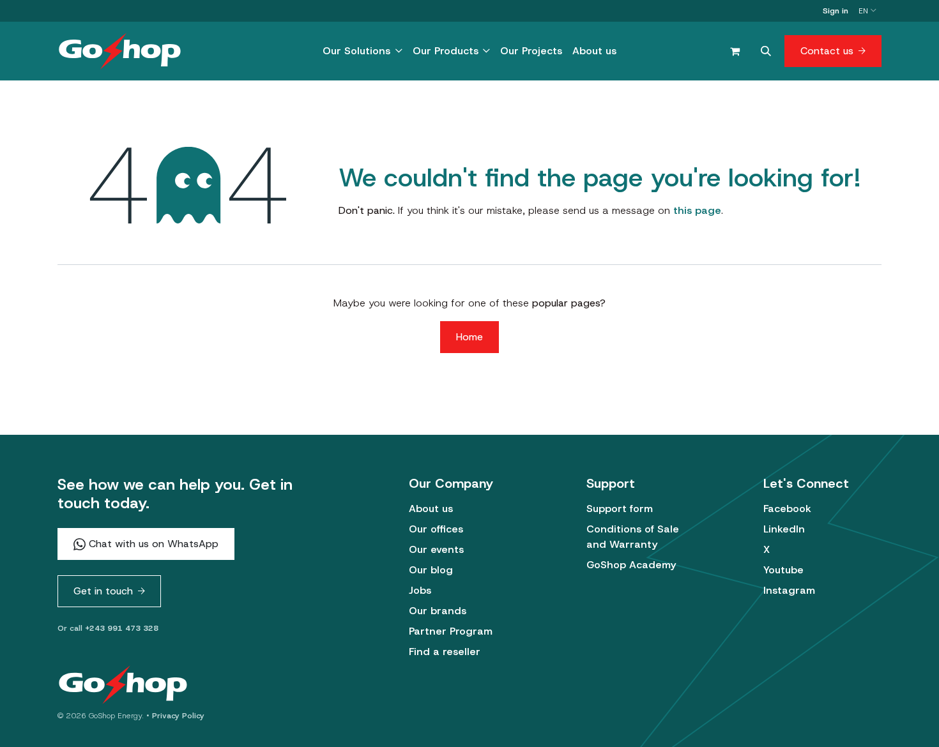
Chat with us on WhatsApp (152, 543)
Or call (107, 628)
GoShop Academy (631, 564)
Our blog (431, 570)
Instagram (789, 590)
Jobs (420, 590)
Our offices (436, 529)
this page (697, 210)
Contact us (826, 50)
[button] (765, 51)
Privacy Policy (178, 716)
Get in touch (103, 591)
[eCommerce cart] (734, 51)
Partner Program (450, 631)
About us (431, 508)
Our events (436, 549)
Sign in (835, 11)
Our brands (437, 610)
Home (469, 336)
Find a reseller (444, 651)
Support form (619, 508)
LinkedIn (784, 529)
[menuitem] (362, 51)
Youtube (783, 570)
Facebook (787, 508)
